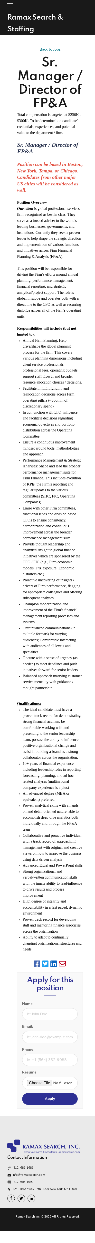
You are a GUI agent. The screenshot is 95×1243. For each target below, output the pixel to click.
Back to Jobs (50, 49)
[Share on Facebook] (37, 963)
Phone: (28, 1049)
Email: (27, 1026)
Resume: (30, 1072)
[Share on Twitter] (45, 963)
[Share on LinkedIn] (54, 963)
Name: (28, 1003)
